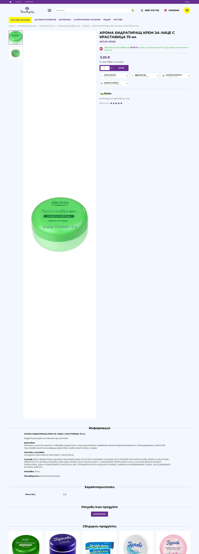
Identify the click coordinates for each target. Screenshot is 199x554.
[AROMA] (106, 93)
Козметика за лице (47, 26)
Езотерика (65, 20)
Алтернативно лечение (87, 20)
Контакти (29, 2)
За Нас (18, 2)
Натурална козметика (27, 26)
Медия (107, 20)
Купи (121, 68)
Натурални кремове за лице (69, 26)
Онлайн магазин (20, 20)
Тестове (118, 20)
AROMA (86, 26)
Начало (12, 26)
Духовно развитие (45, 20)
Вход (187, 2)
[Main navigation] (49, 10)
